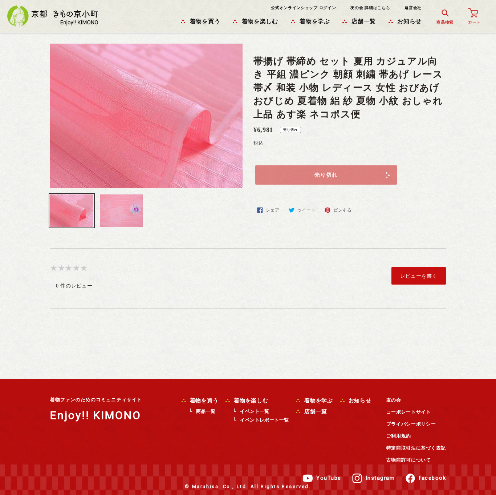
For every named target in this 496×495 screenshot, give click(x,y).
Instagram (380, 478)
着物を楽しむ (250, 400)
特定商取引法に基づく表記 (416, 448)
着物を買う (203, 400)
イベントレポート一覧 (264, 420)
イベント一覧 (254, 411)
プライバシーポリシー (411, 424)
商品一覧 (206, 411)
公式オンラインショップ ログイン (303, 7)
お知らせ (359, 400)
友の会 (393, 400)
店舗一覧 (314, 411)
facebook (432, 478)
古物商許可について (408, 460)
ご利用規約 (398, 436)
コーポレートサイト (408, 412)
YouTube (328, 478)
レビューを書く (419, 276)
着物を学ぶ (317, 400)
